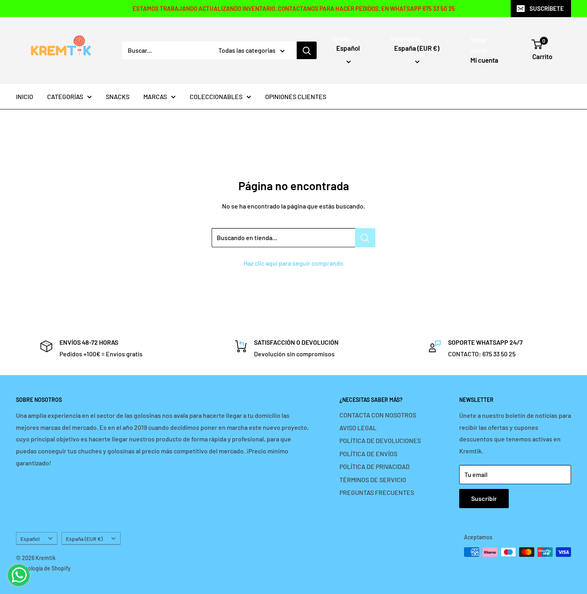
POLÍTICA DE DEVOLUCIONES (380, 440)
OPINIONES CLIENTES (295, 96)
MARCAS (155, 96)
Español (30, 538)
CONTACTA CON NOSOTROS (377, 415)
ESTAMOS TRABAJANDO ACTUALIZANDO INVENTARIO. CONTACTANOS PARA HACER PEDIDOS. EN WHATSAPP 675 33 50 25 (294, 8)
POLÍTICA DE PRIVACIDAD (374, 466)
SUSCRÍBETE (546, 8)
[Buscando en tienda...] (365, 237)
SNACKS (117, 96)
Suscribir (484, 498)
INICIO (24, 96)
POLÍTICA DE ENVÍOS (368, 453)
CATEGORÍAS (65, 96)
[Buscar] (307, 50)
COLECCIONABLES (216, 96)
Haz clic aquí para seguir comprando (293, 263)
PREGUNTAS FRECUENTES (376, 492)
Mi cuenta (484, 60)
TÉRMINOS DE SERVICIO (372, 479)
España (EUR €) (84, 538)
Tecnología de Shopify (43, 568)
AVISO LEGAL (358, 427)
